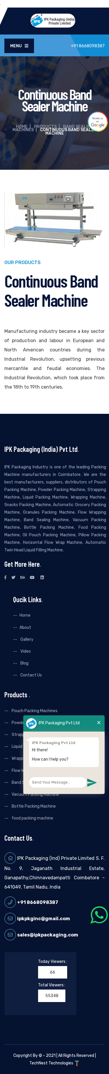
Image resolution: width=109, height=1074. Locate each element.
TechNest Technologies (51, 1063)
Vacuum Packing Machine (35, 794)
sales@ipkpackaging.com (47, 935)
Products (45, 126)
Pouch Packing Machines (34, 710)
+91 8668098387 (37, 902)
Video (25, 651)
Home (22, 126)
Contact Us (30, 675)
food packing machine (32, 818)
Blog (23, 663)
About (25, 627)
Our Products (22, 263)
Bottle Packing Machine (33, 806)
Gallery (26, 639)
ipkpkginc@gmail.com (43, 918)
